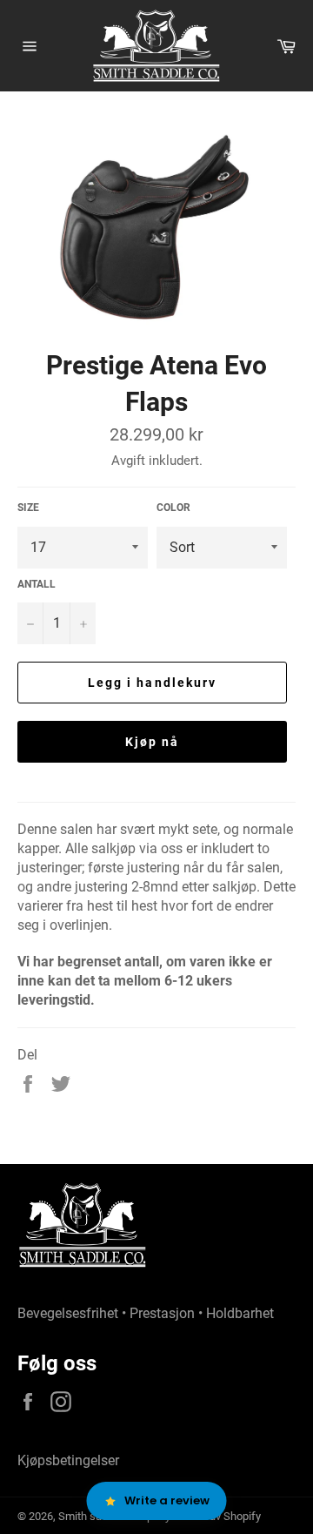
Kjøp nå (152, 742)
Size (28, 507)
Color (173, 507)
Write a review (167, 1500)
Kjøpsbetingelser (68, 1460)
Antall (36, 584)
